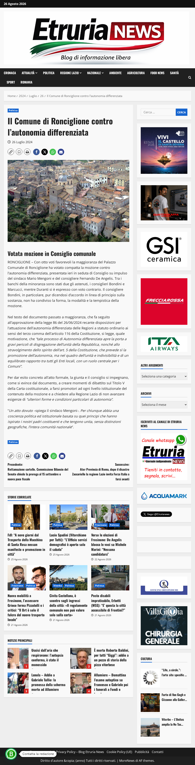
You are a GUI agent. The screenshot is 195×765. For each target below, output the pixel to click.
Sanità (174, 73)
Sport (11, 82)
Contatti (157, 752)
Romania (26, 82)
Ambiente (115, 73)
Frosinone (101, 525)
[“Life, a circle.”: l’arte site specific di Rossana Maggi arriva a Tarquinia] (150, 678)
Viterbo (58, 585)
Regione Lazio (69, 73)
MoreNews (127, 761)
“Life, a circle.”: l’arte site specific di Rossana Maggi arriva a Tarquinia (174, 672)
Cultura (146, 658)
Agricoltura (136, 73)
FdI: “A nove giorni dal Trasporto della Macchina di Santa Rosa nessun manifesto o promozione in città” (26, 544)
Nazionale (94, 73)
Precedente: (38, 471)
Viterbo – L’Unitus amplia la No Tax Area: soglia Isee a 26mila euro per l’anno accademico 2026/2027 (173, 722)
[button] (189, 77)
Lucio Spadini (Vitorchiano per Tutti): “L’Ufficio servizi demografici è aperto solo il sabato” (68, 542)
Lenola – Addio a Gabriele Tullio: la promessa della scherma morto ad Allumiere (18, 683)
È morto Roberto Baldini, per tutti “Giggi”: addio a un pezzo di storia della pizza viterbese (80, 658)
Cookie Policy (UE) (119, 752)
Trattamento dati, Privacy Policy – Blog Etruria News (67, 752)
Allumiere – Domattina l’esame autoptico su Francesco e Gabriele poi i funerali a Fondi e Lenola (80, 683)
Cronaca (10, 73)
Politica (48, 73)
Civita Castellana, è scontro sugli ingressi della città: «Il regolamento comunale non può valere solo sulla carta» (68, 605)
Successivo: (100, 471)
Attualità (28, 73)
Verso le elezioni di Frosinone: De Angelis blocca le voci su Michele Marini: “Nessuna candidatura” (108, 544)
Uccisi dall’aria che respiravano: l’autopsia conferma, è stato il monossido (18, 658)
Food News (157, 73)
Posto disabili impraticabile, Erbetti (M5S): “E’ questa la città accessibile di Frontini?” (108, 602)
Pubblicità (142, 752)
